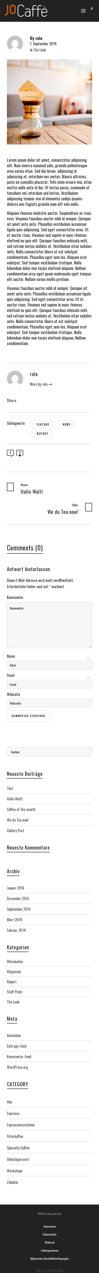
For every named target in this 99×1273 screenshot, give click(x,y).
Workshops (15, 1171)
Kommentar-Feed (19, 1056)
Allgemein (14, 971)
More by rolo (39, 384)
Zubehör (12, 1182)
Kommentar (15, 597)
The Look (39, 50)
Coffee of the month (21, 809)
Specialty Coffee (18, 1148)
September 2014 (19, 909)
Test (10, 788)
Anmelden (14, 1035)
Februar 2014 (16, 930)
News (67, 424)
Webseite (13, 694)
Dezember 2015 (18, 898)
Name (11, 656)
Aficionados (15, 961)
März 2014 (14, 919)
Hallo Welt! (15, 799)
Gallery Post (15, 830)
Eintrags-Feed (16, 1046)
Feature (43, 424)
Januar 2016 (15, 888)
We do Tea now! (18, 820)
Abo (9, 1102)
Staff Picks (14, 992)
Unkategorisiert (18, 1159)
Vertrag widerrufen (49, 1270)
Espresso (13, 1113)
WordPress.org (17, 1067)
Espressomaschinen (21, 1125)
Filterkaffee (15, 1136)
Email (11, 675)
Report (43, 433)
